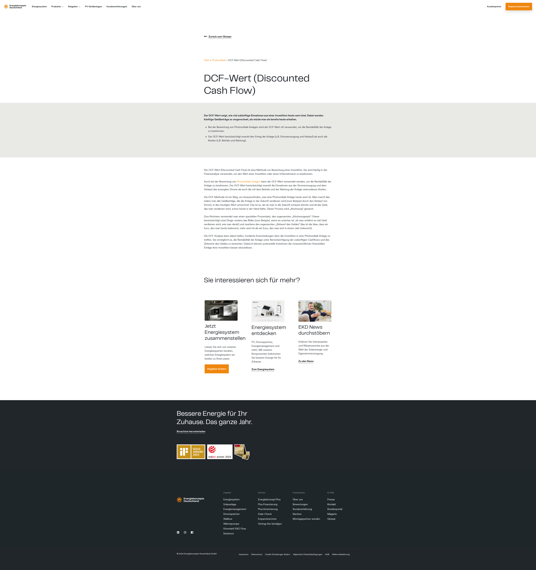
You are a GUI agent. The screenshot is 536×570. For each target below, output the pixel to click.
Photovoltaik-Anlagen (249, 181)
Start (206, 60)
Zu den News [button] (306, 361)
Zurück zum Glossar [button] (220, 36)
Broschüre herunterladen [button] (191, 431)
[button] (216, 369)
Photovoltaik (219, 60)
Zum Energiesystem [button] (263, 369)
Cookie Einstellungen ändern (277, 554)
